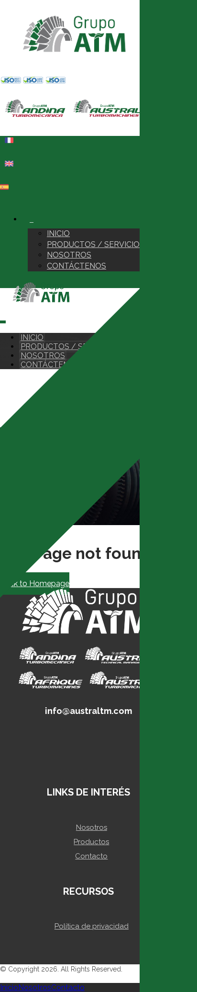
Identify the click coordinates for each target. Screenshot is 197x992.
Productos (91, 841)
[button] (6, 203)
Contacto (91, 856)
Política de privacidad (92, 926)
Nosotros (91, 827)
